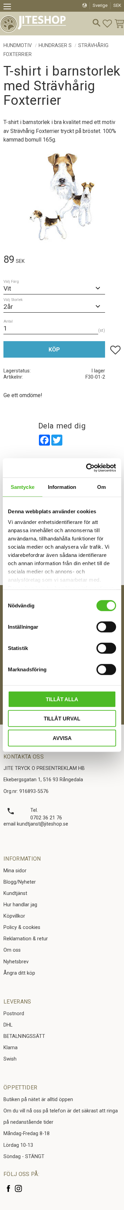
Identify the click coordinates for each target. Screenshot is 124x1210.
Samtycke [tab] (22, 487)
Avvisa (62, 738)
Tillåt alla (62, 699)
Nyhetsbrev (16, 962)
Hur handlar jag (20, 905)
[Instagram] (18, 1189)
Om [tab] (101, 487)
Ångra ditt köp (19, 973)
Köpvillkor (14, 916)
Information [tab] (62, 487)
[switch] (106, 626)
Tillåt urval (62, 718)
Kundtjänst (15, 893)
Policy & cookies (21, 927)
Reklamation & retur (25, 939)
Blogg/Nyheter (19, 882)
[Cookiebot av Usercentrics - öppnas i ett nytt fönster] (87, 467)
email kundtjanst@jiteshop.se (35, 824)
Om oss (12, 950)
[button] (9, 7)
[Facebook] (8, 1189)
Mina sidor (15, 871)
